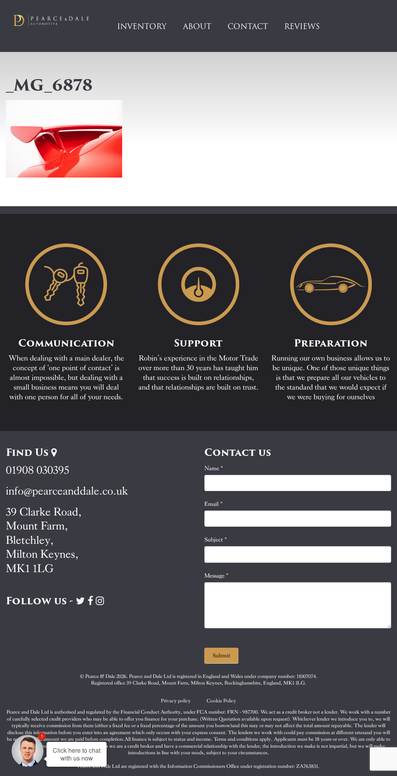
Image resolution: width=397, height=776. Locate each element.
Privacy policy (176, 701)
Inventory (142, 26)
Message (216, 575)
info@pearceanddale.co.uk (67, 491)
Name (213, 468)
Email (213, 503)
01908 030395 (37, 470)
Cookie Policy (221, 701)
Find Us (28, 452)
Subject (215, 539)
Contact (248, 26)
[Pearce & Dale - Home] (55, 20)
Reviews (302, 26)
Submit (221, 655)
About (197, 26)
